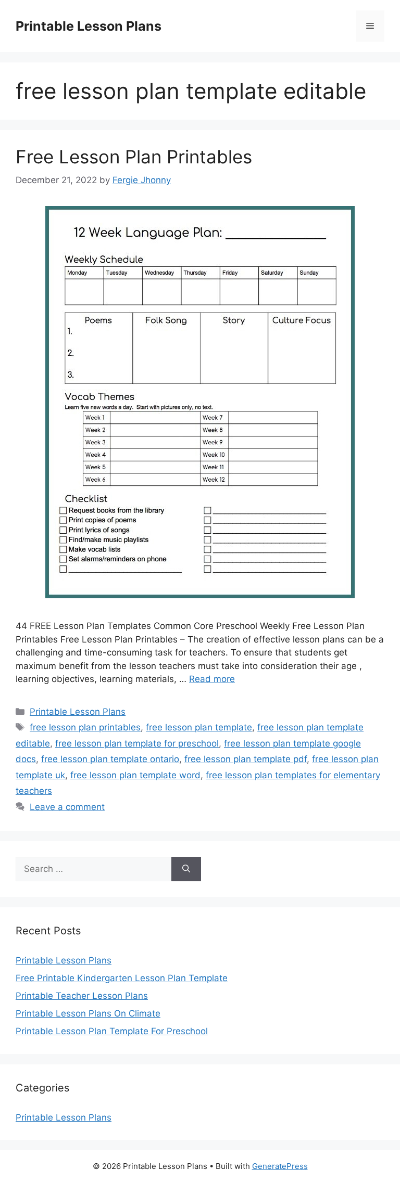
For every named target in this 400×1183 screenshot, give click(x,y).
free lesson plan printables (85, 727)
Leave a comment (67, 807)
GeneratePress (280, 1166)
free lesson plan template (199, 727)
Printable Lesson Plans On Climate (88, 1013)
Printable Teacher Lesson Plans (82, 996)
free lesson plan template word (135, 775)
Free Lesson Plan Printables (134, 157)
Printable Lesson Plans (88, 26)
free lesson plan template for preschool (137, 743)
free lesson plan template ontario (110, 759)
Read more (212, 679)
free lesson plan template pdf (245, 759)
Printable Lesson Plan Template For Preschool (112, 1031)
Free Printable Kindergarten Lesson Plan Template (122, 978)
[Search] (186, 869)
